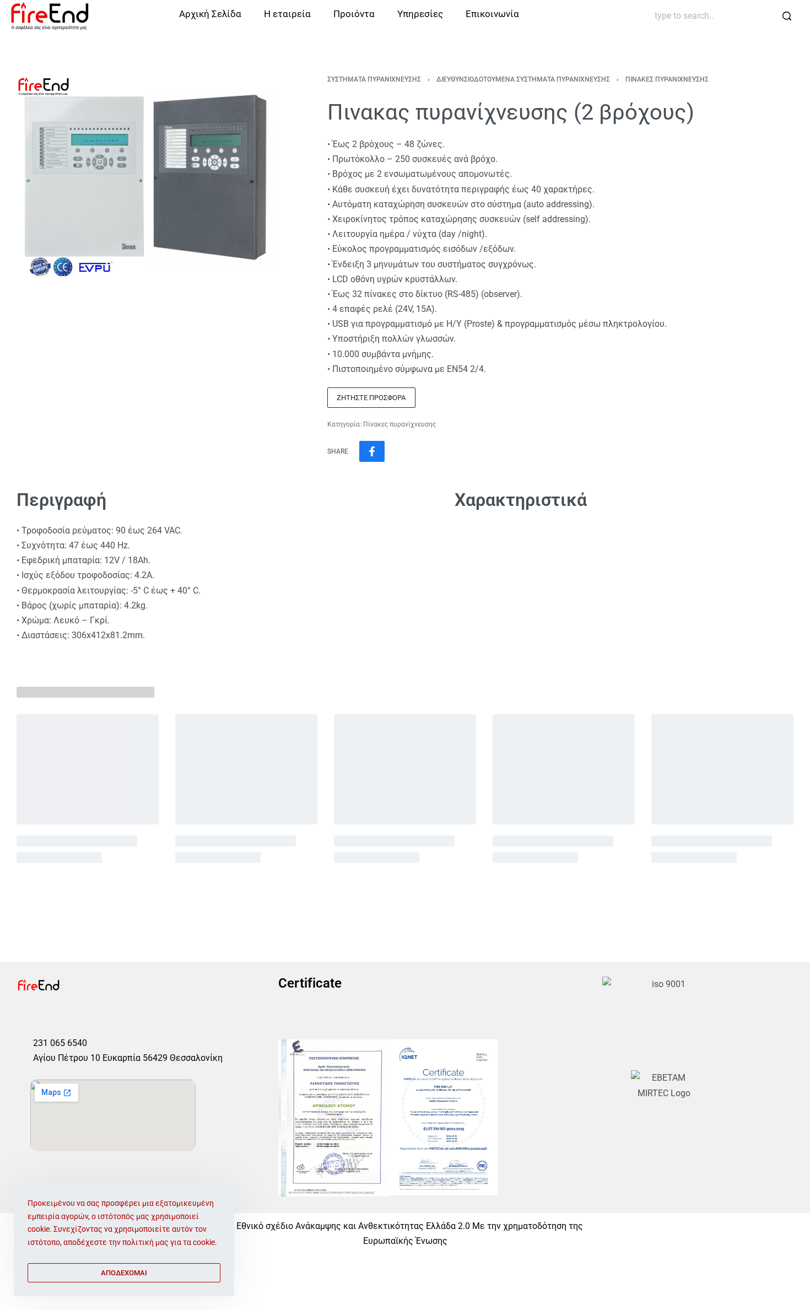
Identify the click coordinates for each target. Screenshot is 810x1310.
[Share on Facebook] (372, 451)
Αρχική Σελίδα (210, 13)
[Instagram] (49, 1017)
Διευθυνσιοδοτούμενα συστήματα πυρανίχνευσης (523, 79)
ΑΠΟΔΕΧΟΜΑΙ (124, 1273)
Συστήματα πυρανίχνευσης (374, 79)
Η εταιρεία (287, 13)
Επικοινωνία (492, 13)
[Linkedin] (101, 1017)
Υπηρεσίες (420, 13)
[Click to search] (786, 16)
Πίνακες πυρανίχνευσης (667, 79)
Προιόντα (354, 13)
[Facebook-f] (24, 1017)
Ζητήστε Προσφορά (371, 397)
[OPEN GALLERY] (145, 176)
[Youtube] (75, 1017)
